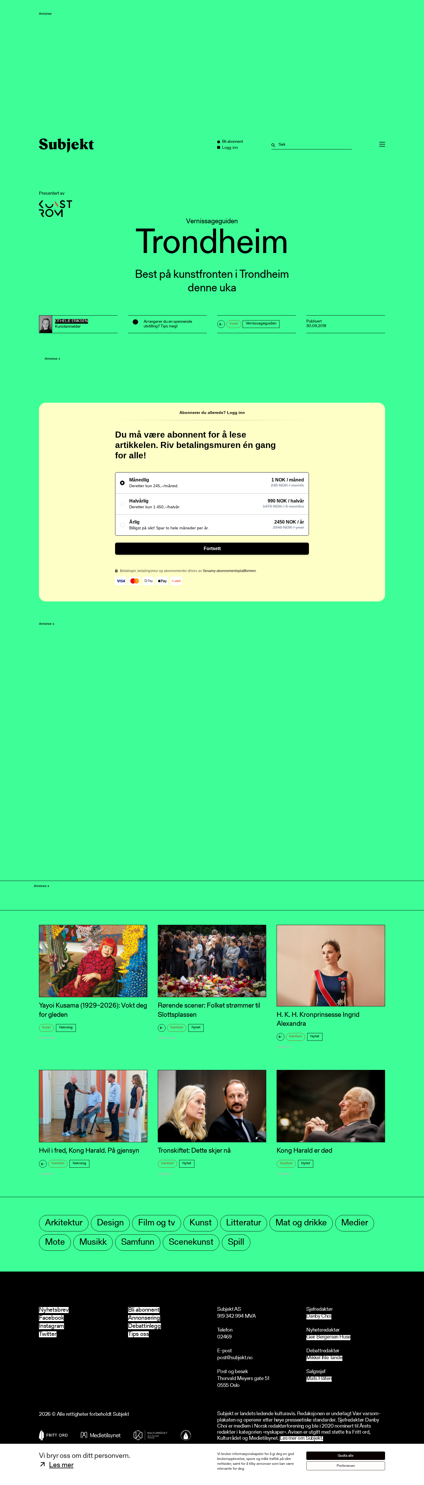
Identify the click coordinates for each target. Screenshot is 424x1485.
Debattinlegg (144, 1326)
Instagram (51, 1326)
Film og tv (156, 1223)
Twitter (48, 1334)
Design (110, 1223)
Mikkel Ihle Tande (324, 1358)
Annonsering (144, 1318)
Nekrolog (66, 1027)
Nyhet (196, 1027)
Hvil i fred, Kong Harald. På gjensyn (89, 1151)
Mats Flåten (319, 1379)
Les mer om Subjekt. (301, 1438)
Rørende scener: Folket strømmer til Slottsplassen (209, 1010)
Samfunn (176, 1027)
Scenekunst (191, 1242)
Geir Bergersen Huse (328, 1337)
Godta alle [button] (346, 1456)
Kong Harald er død (304, 1151)
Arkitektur (63, 1223)
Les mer (61, 1465)
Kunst (234, 323)
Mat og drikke (301, 1223)
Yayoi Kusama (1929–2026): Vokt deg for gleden (93, 1010)
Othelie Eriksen (71, 321)
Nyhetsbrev (54, 1310)
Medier (354, 1223)
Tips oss (138, 1334)
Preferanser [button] (346, 1466)
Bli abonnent (144, 1310)
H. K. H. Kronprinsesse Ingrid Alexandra (318, 1020)
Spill (236, 1242)
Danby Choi (318, 1316)
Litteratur (243, 1223)
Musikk (93, 1242)
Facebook (51, 1318)
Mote (55, 1242)
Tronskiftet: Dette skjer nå (194, 1151)
